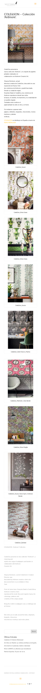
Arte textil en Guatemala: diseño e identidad (17, 646)
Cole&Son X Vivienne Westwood (13, 640)
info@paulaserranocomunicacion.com (17, 684)
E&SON (9, 120)
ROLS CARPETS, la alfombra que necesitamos (17, 649)
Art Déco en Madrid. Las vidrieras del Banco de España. (20, 643)
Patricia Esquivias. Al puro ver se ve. (14, 651)
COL (5, 120)
